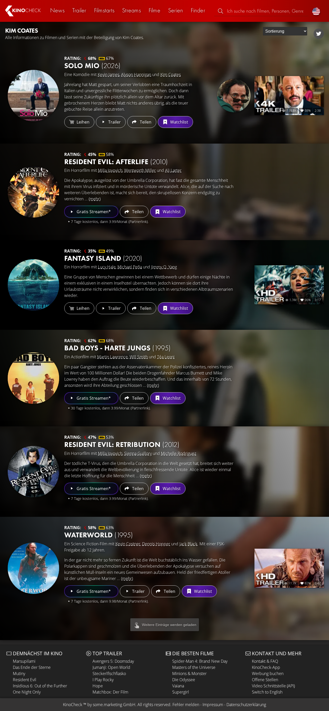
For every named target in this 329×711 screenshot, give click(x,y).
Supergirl (180, 692)
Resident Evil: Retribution (121, 444)
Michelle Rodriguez (178, 453)
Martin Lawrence (112, 357)
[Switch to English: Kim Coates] (316, 11)
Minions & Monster (189, 673)
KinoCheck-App (266, 667)
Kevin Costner (127, 544)
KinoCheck (72, 704)
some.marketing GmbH (114, 704)
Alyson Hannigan (136, 74)
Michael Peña (129, 267)
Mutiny (19, 673)
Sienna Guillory (138, 453)
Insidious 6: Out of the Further (40, 685)
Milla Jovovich (110, 170)
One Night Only (27, 692)
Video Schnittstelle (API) (273, 685)
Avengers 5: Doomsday (113, 661)
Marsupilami (24, 661)
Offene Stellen (265, 679)
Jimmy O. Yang (164, 267)
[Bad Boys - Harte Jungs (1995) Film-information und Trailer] (33, 378)
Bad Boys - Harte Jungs (117, 347)
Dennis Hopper (156, 544)
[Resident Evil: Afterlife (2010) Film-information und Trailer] (33, 192)
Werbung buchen (268, 673)
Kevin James (108, 74)
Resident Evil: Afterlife (116, 161)
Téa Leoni (166, 357)
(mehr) (94, 199)
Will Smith (139, 357)
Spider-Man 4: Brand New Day (199, 661)
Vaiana (178, 685)
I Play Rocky (103, 679)
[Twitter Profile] (319, 34)
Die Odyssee (183, 679)
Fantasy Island (103, 258)
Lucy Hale (107, 267)
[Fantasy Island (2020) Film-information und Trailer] (33, 285)
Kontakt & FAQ (265, 661)
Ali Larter (173, 170)
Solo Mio (92, 65)
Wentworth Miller (140, 170)
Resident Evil (24, 679)
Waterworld (98, 534)
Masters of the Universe (193, 667)
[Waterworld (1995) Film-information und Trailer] (33, 568)
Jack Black (188, 544)
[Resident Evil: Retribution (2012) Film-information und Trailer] (33, 471)
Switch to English (267, 692)
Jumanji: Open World (111, 667)
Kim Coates (170, 74)
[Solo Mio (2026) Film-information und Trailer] (33, 95)
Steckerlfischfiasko (109, 673)
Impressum (213, 704)
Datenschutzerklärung (246, 704)
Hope (98, 685)
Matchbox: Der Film (110, 692)
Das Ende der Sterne (32, 667)
